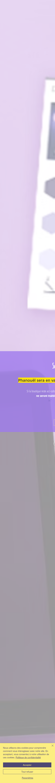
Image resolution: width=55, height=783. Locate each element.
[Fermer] (50, 747)
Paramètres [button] (27, 777)
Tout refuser (27, 771)
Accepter (27, 764)
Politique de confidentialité (28, 757)
